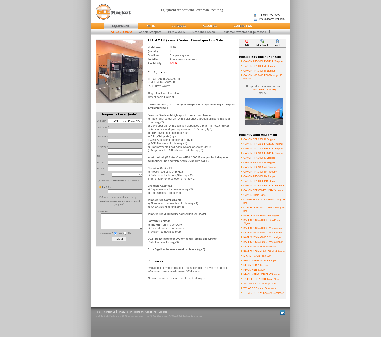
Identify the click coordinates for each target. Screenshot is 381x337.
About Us (210, 26)
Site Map (163, 312)
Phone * (101, 162)
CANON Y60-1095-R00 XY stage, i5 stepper (262, 77)
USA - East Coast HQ (264, 89)
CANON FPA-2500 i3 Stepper (259, 139)
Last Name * (103, 137)
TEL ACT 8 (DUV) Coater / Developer (263, 293)
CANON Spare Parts (254, 195)
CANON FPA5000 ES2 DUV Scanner (263, 190)
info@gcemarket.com (272, 19)
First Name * (103, 127)
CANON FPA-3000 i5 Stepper (259, 70)
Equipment (120, 26)
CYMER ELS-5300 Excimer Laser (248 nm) (264, 201)
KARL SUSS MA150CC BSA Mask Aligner (261, 222)
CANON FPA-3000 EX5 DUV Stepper (263, 61)
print (277, 45)
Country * (101, 174)
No (129, 233)
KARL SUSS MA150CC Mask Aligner (263, 228)
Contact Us (243, 26)
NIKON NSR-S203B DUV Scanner (261, 274)
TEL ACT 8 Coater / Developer (259, 288)
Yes (120, 233)
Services (179, 26)
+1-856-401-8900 (269, 14)
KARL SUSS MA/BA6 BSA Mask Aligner (264, 251)
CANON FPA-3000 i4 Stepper (259, 66)
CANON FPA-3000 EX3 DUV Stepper (263, 144)
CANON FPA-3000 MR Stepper (260, 181)
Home (99, 312)
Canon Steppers (150, 31)
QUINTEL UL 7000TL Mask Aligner (262, 279)
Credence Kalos (203, 31)
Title (99, 156)
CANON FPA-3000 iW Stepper (259, 176)
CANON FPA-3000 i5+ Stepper (259, 167)
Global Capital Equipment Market (113, 12)
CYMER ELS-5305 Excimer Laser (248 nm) (264, 209)
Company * (102, 146)
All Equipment (121, 31)
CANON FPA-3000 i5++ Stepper (260, 171)
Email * (100, 168)
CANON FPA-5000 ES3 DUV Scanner (263, 185)
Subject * (101, 121)
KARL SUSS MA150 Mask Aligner (261, 215)
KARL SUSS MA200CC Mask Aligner (263, 232)
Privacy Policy (125, 312)
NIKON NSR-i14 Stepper (256, 265)
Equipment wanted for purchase (244, 31)
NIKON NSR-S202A (254, 269)
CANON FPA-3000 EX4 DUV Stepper (263, 148)
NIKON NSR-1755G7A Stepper (260, 260)
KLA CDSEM (177, 31)
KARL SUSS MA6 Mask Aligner (259, 246)
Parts (150, 26)
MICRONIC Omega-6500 (257, 255)
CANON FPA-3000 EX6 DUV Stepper (263, 153)
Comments (102, 211)
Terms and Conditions (145, 312)
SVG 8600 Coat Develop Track (260, 283)
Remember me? (105, 233)
